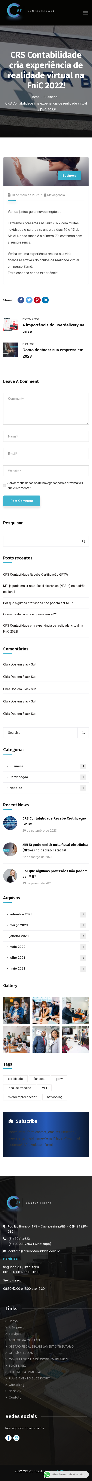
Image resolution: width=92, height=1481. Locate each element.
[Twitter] (29, 300)
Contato (15, 1397)
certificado (15, 1079)
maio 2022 (46, 947)
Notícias (46, 788)
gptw (59, 1079)
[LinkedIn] (45, 300)
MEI (44, 1088)
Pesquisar (13, 522)
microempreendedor (22, 1097)
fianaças (39, 1079)
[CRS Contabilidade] (29, 12)
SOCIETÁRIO (17, 1365)
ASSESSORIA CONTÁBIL (25, 1340)
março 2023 (46, 925)
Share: (8, 300)
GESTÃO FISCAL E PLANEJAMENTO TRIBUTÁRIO (41, 1346)
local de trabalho (19, 1088)
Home (35, 97)
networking (54, 1097)
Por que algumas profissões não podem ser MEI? (38, 603)
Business (50, 97)
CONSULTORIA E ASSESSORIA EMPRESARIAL (39, 1359)
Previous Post (30, 318)
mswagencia (56, 195)
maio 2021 (46, 968)
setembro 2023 (46, 914)
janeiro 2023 (46, 936)
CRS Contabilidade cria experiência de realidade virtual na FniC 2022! (43, 628)
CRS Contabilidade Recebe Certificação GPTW (35, 574)
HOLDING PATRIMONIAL (25, 1372)
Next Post (28, 343)
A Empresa (17, 1327)
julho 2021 (46, 958)
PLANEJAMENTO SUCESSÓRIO (29, 1378)
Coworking (16, 1385)
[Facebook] (21, 300)
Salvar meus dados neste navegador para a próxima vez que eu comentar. (45, 485)
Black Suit (29, 664)
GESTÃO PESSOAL (21, 1353)
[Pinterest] (37, 300)
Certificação (46, 777)
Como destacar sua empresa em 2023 (30, 614)
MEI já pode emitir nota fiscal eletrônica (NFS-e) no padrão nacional (44, 589)
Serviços (15, 1334)
